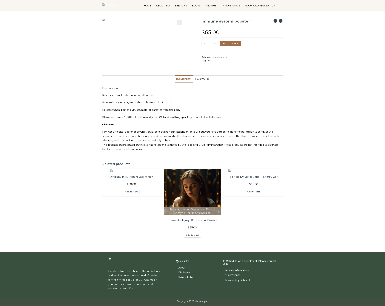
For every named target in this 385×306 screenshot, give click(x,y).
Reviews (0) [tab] (202, 79)
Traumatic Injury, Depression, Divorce (192, 220)
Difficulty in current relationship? (131, 176)
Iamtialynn (202, 301)
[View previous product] (275, 21)
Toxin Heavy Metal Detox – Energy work (253, 176)
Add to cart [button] (131, 192)
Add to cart (230, 43)
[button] (179, 22)
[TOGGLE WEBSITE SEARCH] (281, 5)
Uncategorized (220, 57)
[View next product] (281, 21)
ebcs (209, 60)
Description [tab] (183, 79)
